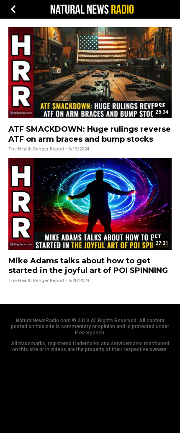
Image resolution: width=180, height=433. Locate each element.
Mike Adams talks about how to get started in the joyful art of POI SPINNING (88, 265)
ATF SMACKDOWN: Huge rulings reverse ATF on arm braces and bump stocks (89, 134)
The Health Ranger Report (36, 149)
